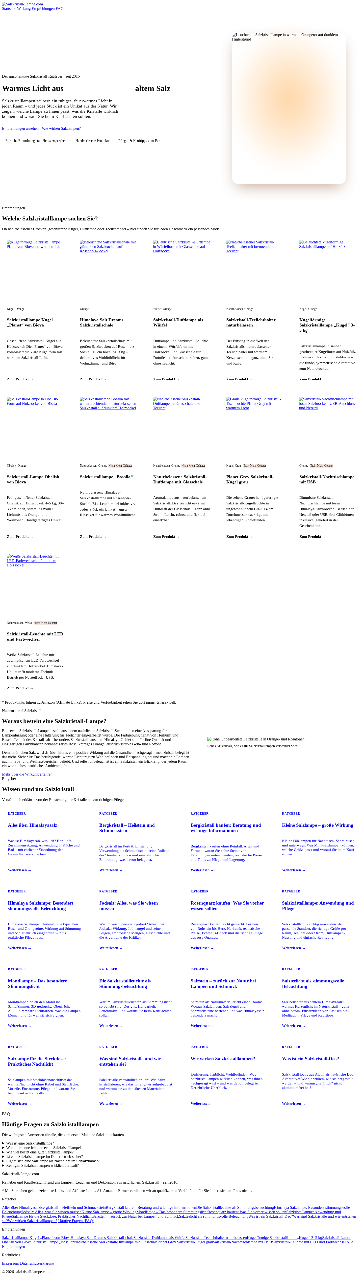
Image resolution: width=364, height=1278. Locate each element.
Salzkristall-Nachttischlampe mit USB (242, 1242)
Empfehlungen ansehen (20, 128)
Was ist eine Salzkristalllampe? (30, 1143)
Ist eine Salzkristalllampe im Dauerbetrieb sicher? (44, 1156)
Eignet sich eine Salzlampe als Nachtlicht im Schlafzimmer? (53, 1161)
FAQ (60, 8)
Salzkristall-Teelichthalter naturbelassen (251, 322)
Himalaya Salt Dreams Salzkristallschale (101, 322)
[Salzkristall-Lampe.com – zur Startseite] (22, 4)
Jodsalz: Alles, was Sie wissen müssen (51, 1212)
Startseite (9, 8)
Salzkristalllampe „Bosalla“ (106, 476)
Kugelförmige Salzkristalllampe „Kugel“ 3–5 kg (327, 325)
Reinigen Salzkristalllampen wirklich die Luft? (42, 1165)
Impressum (10, 1263)
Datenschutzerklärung (37, 1263)
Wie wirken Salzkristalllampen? (32, 1221)
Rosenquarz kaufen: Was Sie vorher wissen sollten (247, 1212)
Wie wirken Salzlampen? (61, 128)
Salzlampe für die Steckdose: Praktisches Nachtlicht (52, 1216)
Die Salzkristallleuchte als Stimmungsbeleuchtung (235, 1207)
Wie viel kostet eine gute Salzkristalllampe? (40, 1152)
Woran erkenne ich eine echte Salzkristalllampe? (43, 1148)
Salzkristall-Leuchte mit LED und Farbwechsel (35, 636)
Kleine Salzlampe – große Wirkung (108, 1212)
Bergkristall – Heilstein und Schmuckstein (73, 1207)
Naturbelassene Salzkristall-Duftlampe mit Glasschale (180, 479)
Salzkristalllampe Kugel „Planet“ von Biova (30, 322)
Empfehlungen (44, 8)
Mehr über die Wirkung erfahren (27, 774)
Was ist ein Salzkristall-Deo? (270, 1216)
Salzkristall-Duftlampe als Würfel (159, 1237)
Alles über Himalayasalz (21, 1207)
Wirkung (24, 8)
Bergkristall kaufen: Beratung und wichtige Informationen (151, 1207)
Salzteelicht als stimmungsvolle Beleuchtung (213, 1216)
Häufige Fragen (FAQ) (76, 1221)
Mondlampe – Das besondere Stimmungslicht (172, 1212)
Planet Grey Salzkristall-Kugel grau (185, 1242)
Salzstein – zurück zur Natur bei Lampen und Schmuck (136, 1216)
